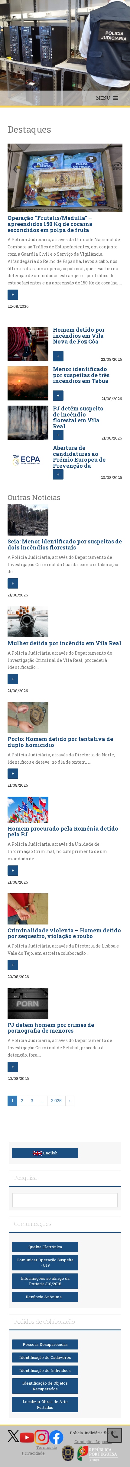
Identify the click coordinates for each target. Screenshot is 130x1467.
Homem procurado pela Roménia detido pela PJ (63, 831)
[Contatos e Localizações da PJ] (114, 1435)
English (49, 1153)
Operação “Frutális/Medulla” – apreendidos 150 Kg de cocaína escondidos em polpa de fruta (50, 224)
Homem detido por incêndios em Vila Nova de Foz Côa (79, 335)
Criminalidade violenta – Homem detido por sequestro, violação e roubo (64, 933)
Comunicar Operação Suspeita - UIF (45, 1262)
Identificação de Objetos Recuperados (45, 1386)
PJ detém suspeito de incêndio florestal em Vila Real (78, 417)
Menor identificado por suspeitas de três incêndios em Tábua (81, 375)
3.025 (56, 1101)
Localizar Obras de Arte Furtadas (45, 1404)
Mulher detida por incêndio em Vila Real (64, 643)
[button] (103, 98)
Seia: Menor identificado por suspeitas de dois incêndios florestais (65, 544)
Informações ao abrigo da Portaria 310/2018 (45, 1281)
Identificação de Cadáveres (45, 1357)
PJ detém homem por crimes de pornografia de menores (51, 1027)
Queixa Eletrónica (45, 1247)
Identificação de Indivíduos (45, 1370)
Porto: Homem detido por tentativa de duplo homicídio (60, 741)
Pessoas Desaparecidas (45, 1344)
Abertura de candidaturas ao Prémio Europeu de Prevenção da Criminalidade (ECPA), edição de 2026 (79, 465)
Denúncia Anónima (45, 1296)
